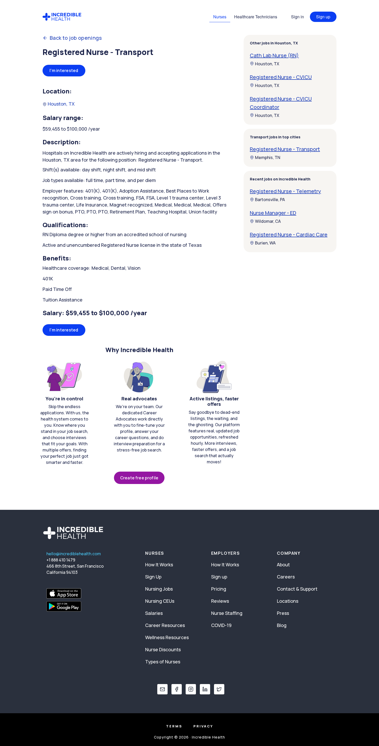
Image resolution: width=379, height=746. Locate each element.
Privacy (203, 726)
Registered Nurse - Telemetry (285, 191)
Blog (281, 625)
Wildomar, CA (268, 221)
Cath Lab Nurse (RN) (274, 55)
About (283, 564)
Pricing (218, 589)
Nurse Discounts (163, 649)
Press (283, 613)
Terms (174, 726)
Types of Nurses (162, 661)
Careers (286, 577)
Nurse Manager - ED (273, 212)
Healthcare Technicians (255, 17)
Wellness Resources (167, 637)
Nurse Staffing (226, 613)
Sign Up (153, 577)
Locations (287, 601)
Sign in (297, 17)
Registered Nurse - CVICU (281, 76)
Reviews (220, 601)
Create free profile (139, 478)
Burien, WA (265, 243)
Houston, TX (61, 104)
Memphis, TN (267, 157)
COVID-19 (221, 625)
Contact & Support (297, 589)
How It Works (159, 564)
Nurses (219, 17)
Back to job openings (76, 38)
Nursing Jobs (159, 589)
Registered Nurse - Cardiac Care (288, 234)
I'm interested (64, 70)
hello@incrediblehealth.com (73, 554)
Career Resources (165, 625)
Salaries (154, 613)
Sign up (323, 17)
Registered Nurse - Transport (285, 149)
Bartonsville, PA (270, 199)
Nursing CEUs (159, 601)
